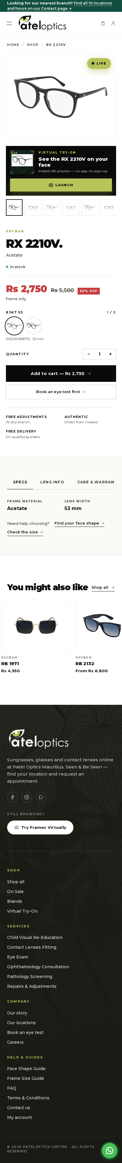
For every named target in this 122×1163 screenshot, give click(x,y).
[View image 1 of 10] (14, 207)
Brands (14, 901)
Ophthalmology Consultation (38, 966)
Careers (15, 1042)
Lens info (52, 482)
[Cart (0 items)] (103, 23)
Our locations (21, 1022)
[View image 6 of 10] (109, 207)
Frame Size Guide (25, 1078)
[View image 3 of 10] (52, 207)
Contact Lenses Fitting (31, 947)
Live (101, 63)
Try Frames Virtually (43, 827)
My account (19, 1117)
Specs (20, 482)
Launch (64, 185)
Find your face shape (76, 523)
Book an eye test (25, 1032)
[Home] (42, 23)
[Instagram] (26, 797)
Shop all (100, 587)
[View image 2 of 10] (33, 207)
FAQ (11, 1088)
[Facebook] (12, 797)
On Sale (15, 891)
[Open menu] (9, 23)
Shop (33, 45)
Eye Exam (17, 957)
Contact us (18, 1107)
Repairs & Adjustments (32, 986)
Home (13, 45)
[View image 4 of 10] (71, 207)
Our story (17, 1013)
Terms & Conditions (28, 1098)
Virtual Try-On (22, 911)
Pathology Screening (29, 976)
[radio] (14, 326)
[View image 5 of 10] (90, 207)
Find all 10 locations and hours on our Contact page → (59, 6)
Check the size (22, 532)
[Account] (113, 23)
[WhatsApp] (41, 797)
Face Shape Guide (26, 1068)
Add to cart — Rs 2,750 (58, 373)
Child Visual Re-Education (34, 937)
